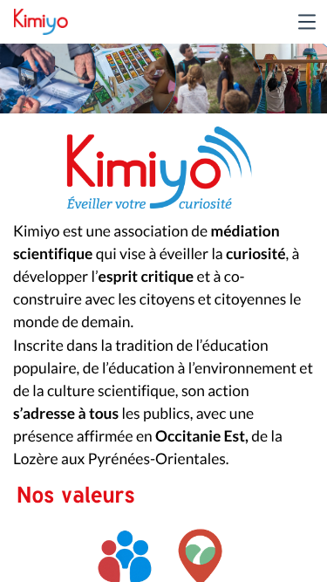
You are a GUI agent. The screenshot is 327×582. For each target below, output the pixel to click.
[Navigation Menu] (307, 22)
